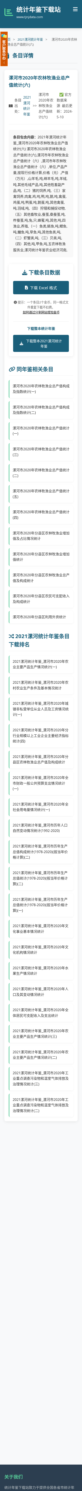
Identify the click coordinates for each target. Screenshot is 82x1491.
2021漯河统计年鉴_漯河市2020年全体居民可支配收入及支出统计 (40, 1012)
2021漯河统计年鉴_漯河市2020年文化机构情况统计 (40, 950)
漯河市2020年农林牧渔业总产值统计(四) (41, 515)
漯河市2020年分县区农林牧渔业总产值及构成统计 (41, 578)
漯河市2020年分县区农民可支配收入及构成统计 (41, 599)
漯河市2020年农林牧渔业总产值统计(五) (41, 494)
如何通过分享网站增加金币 (41, 312)
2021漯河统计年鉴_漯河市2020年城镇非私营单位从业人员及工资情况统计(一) (41, 709)
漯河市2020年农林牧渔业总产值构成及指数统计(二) (41, 410)
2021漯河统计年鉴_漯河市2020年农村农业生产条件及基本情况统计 (40, 685)
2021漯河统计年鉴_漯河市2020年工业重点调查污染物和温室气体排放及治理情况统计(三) (41, 1078)
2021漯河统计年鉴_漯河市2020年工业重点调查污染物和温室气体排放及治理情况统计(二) (41, 1105)
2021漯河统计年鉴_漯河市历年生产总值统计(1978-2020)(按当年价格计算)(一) (40, 905)
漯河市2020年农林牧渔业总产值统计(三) (41, 452)
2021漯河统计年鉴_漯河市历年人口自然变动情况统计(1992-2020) (40, 828)
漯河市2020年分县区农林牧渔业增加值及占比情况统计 (41, 536)
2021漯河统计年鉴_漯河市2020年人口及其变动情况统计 (40, 992)
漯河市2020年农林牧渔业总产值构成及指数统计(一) (41, 389)
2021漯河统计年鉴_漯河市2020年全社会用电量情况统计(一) (40, 807)
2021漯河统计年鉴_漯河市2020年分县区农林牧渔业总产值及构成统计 (40, 759)
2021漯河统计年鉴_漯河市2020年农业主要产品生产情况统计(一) (40, 664)
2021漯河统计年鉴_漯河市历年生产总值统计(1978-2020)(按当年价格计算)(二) (40, 878)
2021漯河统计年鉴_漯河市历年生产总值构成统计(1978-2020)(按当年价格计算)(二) (40, 852)
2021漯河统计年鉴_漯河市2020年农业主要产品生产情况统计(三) (40, 1033)
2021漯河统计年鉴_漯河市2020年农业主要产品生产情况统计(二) (40, 1055)
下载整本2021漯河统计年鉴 (44, 344)
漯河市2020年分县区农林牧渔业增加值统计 (41, 557)
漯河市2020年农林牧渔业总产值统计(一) (41, 431)
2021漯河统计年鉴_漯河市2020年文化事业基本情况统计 (40, 928)
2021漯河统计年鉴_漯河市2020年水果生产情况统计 (40, 971)
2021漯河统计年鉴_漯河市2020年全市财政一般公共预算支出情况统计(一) (40, 783)
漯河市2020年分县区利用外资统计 (39, 617)
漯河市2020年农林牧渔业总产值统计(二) (41, 473)
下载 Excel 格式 (43, 287)
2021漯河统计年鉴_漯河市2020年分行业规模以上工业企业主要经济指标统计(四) (41, 736)
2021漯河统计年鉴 (30, 39)
